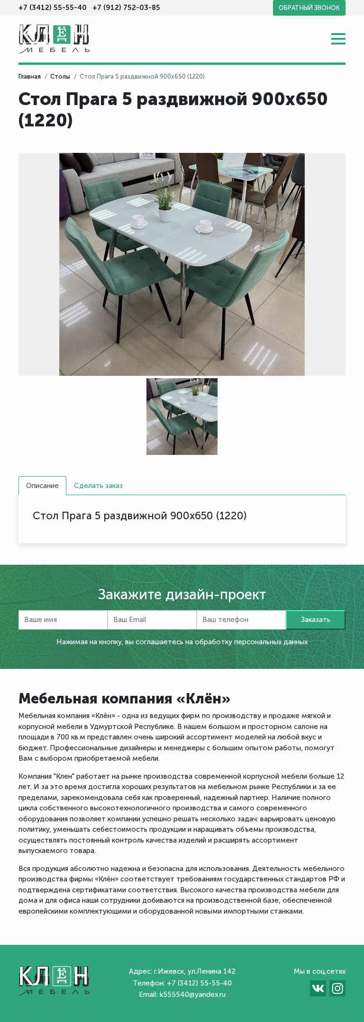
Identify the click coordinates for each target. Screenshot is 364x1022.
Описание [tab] (42, 485)
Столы (60, 76)
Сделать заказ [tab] (98, 485)
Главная (29, 76)
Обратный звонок (309, 7)
